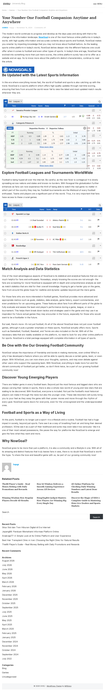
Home (4, 10)
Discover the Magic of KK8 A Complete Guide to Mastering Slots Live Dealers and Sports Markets (86, 501)
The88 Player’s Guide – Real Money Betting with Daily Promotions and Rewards (16, 486)
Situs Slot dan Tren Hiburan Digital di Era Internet (26, 527)
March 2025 (8, 629)
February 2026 (9, 586)
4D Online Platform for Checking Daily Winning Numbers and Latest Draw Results (84, 487)
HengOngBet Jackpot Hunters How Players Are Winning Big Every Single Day (51, 500)
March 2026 (8, 582)
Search (5, 512)
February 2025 (9, 633)
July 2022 (7, 658)
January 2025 (9, 637)
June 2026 (7, 569)
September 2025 (10, 607)
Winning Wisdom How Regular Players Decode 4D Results (17, 499)
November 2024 (10, 646)
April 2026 (7, 577)
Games (12, 10)
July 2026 (7, 565)
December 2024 (10, 641)
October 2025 (8, 603)
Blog (4, 668)
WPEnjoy (68, 686)
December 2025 (10, 595)
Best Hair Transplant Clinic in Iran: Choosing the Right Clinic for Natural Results (40, 540)
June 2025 (7, 616)
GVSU (6, 3)
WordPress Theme (54, 686)
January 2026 (9, 590)
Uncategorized (9, 676)
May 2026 (7, 573)
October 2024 (9, 650)
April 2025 (7, 624)
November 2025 (10, 599)
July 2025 (7, 612)
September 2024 (10, 654)
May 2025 (7, 620)
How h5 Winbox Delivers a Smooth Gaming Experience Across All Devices (50, 486)
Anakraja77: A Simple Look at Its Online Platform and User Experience (36, 536)
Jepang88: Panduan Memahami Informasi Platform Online (30, 531)
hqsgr (11, 28)
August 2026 (8, 560)
